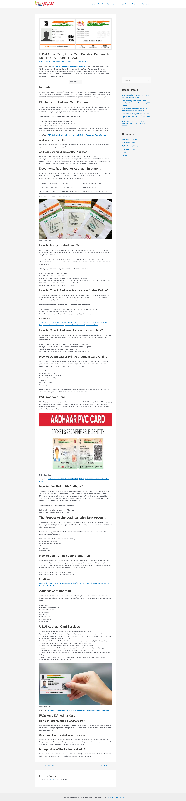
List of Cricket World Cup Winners (84, 583)
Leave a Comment (45, 61)
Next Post (104, 766)
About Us (101, 4)
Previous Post (48, 766)
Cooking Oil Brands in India (48, 583)
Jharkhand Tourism (103, 583)
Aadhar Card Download (130, 139)
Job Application (44, 322)
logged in (51, 779)
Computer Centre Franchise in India (51, 325)
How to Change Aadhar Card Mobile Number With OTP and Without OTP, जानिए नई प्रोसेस (136, 103)
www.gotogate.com (65, 583)
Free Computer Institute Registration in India (66, 322)
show (79, 82)
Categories (111, 4)
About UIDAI (57, 61)
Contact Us (146, 4)
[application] (116, 4)
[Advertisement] (136, 43)
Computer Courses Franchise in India (94, 322)
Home (93, 4)
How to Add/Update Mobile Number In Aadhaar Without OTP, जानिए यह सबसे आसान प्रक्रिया (135, 124)
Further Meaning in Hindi (47, 585)
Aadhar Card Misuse (129, 143)
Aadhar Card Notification (130, 146)
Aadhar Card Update (129, 149)
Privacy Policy (124, 4)
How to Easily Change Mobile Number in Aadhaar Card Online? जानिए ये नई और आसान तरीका (136, 116)
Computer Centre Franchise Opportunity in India (81, 325)
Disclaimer (135, 4)
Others (124, 156)
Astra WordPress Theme (115, 797)
